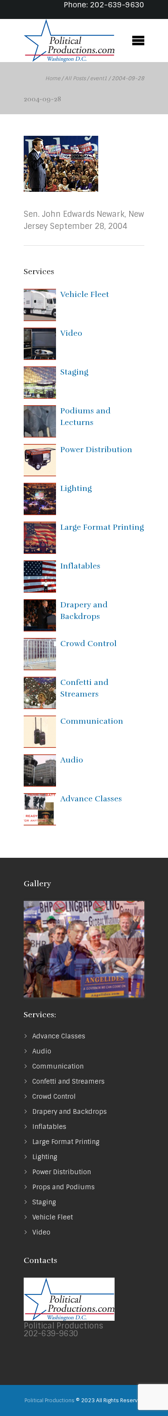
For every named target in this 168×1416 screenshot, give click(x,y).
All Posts (75, 78)
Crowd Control (88, 643)
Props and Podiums (63, 1187)
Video (71, 333)
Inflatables (80, 566)
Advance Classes (91, 798)
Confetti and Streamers (68, 1081)
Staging (74, 372)
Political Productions (50, 1400)
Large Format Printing (102, 527)
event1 (98, 78)
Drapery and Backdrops (69, 1111)
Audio (71, 760)
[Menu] (137, 39)
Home (52, 78)
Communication (91, 721)
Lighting (76, 488)
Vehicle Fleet (84, 294)
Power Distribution (96, 449)
